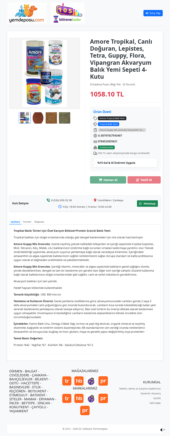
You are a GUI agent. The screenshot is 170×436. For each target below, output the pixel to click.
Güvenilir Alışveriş (151, 393)
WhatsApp (149, 203)
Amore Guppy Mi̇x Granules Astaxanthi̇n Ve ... (122, 129)
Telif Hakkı (155, 403)
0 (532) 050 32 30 (61, 200)
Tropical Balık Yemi (109, 124)
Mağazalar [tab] (39, 221)
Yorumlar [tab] (27, 221)
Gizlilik (157, 398)
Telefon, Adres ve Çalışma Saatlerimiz (140, 388)
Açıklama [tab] (15, 221)
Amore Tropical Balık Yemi (112, 118)
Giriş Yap (155, 13)
